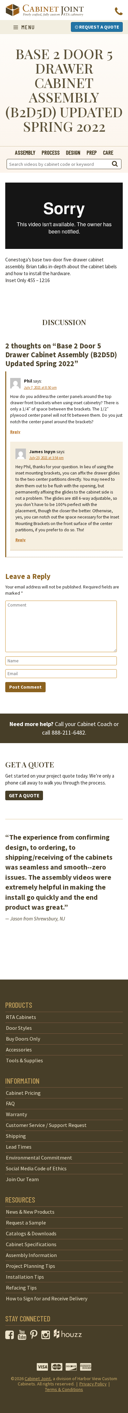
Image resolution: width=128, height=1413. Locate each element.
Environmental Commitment (39, 1157)
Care (108, 152)
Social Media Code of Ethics (36, 1168)
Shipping (16, 1136)
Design (73, 152)
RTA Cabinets (21, 1017)
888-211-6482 (68, 732)
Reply (15, 432)
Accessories (19, 1049)
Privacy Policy (93, 1384)
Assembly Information (31, 1255)
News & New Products (30, 1211)
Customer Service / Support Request (46, 1125)
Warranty (16, 1114)
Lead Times (19, 1146)
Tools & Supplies (24, 1060)
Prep (92, 152)
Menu (27, 27)
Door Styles (19, 1028)
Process (51, 152)
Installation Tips (25, 1276)
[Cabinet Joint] (44, 10)
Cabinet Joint (38, 1378)
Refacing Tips (21, 1287)
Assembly (25, 152)
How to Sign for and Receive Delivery (46, 1298)
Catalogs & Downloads (31, 1233)
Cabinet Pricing (23, 1093)
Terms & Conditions (64, 1389)
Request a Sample (26, 1222)
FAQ (10, 1103)
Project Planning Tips (30, 1266)
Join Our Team (22, 1179)
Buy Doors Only (23, 1038)
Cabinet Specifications (31, 1244)
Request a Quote (98, 27)
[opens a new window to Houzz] (68, 1336)
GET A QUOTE (24, 795)
